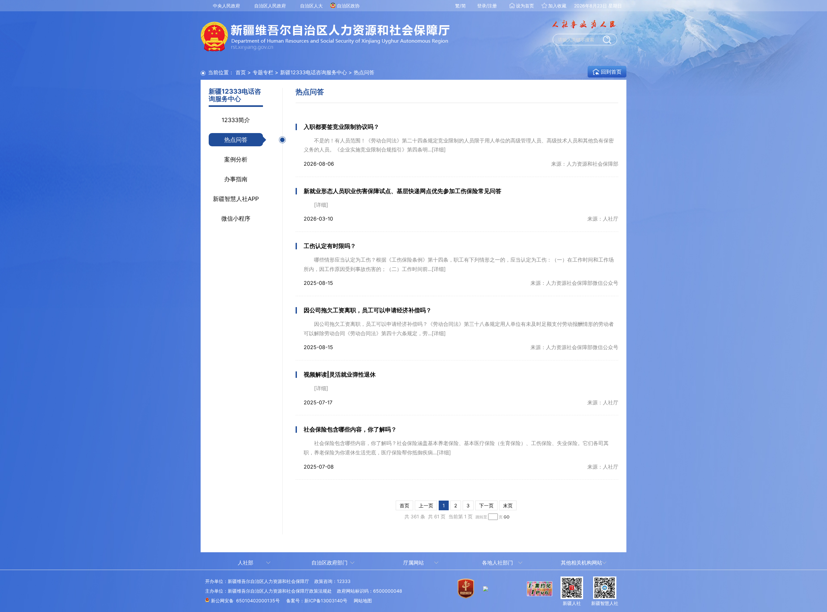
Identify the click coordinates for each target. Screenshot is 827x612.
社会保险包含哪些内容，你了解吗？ (350, 429)
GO (506, 516)
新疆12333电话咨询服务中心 (313, 72)
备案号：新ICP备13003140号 (316, 600)
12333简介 (236, 120)
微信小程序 (235, 218)
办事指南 (235, 179)
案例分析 (235, 159)
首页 (241, 72)
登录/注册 (487, 5)
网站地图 (363, 600)
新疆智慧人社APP (236, 198)
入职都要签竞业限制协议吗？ (341, 126)
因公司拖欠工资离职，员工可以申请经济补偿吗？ (368, 310)
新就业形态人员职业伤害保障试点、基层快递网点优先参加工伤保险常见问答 (402, 191)
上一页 (426, 506)
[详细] (439, 149)
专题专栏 (263, 72)
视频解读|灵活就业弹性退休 (340, 374)
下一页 (486, 506)
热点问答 (235, 139)
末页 (508, 506)
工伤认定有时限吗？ (330, 246)
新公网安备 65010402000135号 (245, 600)
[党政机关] (466, 592)
